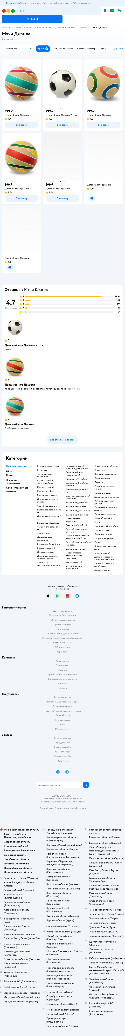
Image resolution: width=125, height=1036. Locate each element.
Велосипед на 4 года (76, 506)
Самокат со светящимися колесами (48, 563)
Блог (62, 724)
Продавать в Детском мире (62, 615)
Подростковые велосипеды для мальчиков (74, 555)
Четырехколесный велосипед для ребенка (77, 467)
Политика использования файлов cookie (62, 638)
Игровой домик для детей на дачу (104, 564)
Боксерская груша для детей (105, 547)
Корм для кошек (62, 742)
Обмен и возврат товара (62, 620)
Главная (6, 27)
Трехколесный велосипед (44, 475)
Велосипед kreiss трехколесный (74, 473)
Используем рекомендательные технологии (63, 801)
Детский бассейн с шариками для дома (104, 558)
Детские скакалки (103, 534)
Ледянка (98, 482)
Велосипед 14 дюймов (77, 479)
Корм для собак (62, 751)
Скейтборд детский (47, 506)
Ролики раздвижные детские (104, 502)
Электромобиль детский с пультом (78, 497)
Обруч (97, 542)
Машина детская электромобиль (45, 481)
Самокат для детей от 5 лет (48, 528)
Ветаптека (62, 760)
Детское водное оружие (106, 497)
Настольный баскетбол (106, 526)
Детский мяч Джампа (20, 385)
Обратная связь (62, 647)
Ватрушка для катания (105, 474)
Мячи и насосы (66, 27)
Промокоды (62, 629)
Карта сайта (62, 651)
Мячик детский (102, 530)
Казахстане (68, 808)
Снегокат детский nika (105, 466)
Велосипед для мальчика (78, 510)
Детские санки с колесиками (74, 567)
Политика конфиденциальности (62, 633)
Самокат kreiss (44, 533)
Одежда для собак (62, 756)
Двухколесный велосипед (44, 538)
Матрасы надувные (103, 538)
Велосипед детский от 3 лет (49, 511)
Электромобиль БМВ (76, 525)
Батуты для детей (102, 493)
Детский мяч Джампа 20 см (24, 345)
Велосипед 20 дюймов (48, 544)
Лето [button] (9, 475)
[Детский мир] (8, 11)
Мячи (84, 27)
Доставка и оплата (62, 610)
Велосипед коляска (46, 495)
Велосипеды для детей (48, 466)
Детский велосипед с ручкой (48, 500)
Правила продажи (62, 624)
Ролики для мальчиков (105, 514)
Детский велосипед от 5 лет (49, 517)
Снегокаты (99, 470)
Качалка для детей (46, 548)
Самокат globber (45, 491)
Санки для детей (74, 562)
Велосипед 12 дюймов (48, 523)
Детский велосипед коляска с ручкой (47, 557)
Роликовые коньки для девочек (105, 508)
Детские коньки (102, 478)
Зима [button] (9, 470)
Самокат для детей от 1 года (77, 490)
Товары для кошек (62, 738)
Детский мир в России (50, 808)
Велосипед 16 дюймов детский (77, 484)
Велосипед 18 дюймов (77, 515)
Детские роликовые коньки (104, 487)
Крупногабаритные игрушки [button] (17, 489)
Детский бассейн (103, 518)
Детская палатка (102, 570)
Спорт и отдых (22, 27)
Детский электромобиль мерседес (78, 543)
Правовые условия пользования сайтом (62, 798)
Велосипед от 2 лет (75, 549)
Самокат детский (45, 487)
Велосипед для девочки (77, 502)
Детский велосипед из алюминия (77, 530)
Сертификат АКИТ (62, 642)
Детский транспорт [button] (17, 466)
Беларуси (81, 808)
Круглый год (44, 27)
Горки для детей (102, 553)
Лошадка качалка (45, 552)
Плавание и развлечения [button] (13, 481)
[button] (32, 19)
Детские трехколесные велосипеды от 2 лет (77, 537)
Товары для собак (62, 747)
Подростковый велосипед (73, 520)
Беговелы (42, 470)
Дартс (97, 522)
